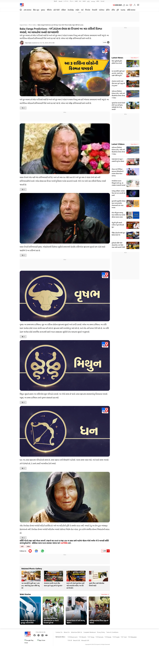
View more (104, 594)
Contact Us (59, 632)
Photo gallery (32, 25)
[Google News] (36, 551)
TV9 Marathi (82, 637)
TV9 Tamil (124, 637)
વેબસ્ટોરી (94, 10)
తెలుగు (71, 1)
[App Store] (42, 641)
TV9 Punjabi (116, 637)
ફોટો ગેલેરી (56, 10)
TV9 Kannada (99, 637)
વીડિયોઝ (49, 10)
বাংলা (80, 1)
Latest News (117, 57)
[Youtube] (30, 551)
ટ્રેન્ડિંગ (108, 10)
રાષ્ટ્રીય (77, 10)
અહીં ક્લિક (64, 543)
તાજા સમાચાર (27, 10)
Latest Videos (118, 144)
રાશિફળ (63, 10)
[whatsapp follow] (42, 551)
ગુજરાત (43, 10)
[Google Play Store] (30, 641)
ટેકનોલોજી (71, 10)
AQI (127, 5)
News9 (60, 1)
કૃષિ (118, 10)
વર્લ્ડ (82, 10)
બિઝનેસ (87, 10)
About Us (67, 632)
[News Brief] (117, 5)
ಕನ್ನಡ (66, 1)
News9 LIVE (76, 640)
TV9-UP (102, 1)
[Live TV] (130, 5)
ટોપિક (113, 10)
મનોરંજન (101, 10)
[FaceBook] (34, 635)
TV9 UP (70, 640)
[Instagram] (42, 635)
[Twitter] (38, 635)
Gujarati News (24, 25)
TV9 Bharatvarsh (73, 637)
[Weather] (124, 5)
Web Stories (25, 594)
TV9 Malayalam (132, 637)
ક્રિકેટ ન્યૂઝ (36, 10)
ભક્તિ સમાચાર (131, 10)
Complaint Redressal (89, 632)
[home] (21, 9)
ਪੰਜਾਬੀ (84, 1)
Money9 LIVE (85, 640)
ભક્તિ (22, 546)
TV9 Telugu (90, 637)
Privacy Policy (101, 632)
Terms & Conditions (112, 632)
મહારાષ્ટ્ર (123, 10)
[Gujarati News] (22, 5)
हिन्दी (55, 1)
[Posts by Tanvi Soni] (22, 43)
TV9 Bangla (108, 637)
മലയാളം (93, 1)
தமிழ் (88, 1)
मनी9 (98, 1)
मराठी (76, 1)
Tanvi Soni (28, 43)
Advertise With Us (76, 632)
